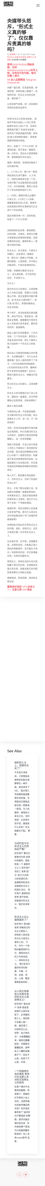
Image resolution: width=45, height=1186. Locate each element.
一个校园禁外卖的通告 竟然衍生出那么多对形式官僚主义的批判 (21, 1077)
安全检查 (22, 57)
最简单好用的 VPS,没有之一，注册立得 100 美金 (21, 588)
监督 (16, 57)
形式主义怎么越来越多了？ (21, 918)
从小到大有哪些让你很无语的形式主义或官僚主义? (21, 995)
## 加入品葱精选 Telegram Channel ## (21, 81)
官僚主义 (30, 57)
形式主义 (10, 57)
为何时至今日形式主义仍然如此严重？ (21, 846)
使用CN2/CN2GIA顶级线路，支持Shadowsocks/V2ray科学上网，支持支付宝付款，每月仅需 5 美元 (22, 70)
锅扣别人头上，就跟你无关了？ (21, 765)
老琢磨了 (13, 54)
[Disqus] (22, 642)
